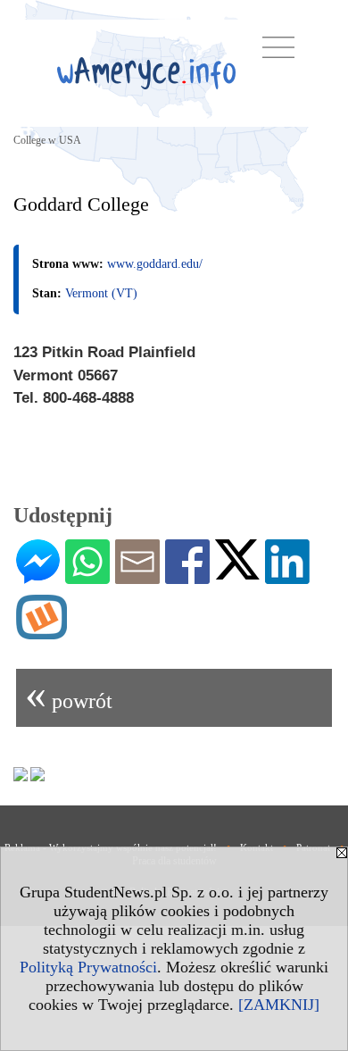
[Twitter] (237, 572)
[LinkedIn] (287, 576)
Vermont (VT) (101, 293)
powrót (68, 693)
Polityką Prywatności (88, 967)
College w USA (47, 140)
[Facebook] (187, 576)
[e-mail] (137, 576)
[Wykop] (41, 632)
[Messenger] (38, 576)
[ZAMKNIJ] (278, 1004)
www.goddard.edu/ (155, 264)
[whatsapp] (87, 576)
